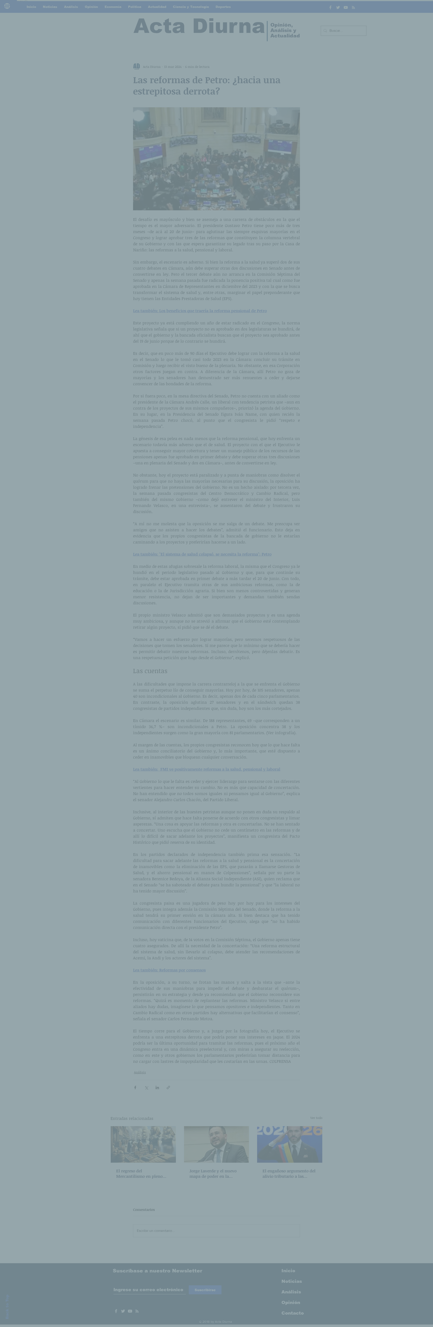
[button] (293, 619)
